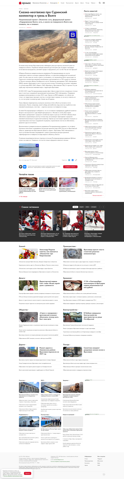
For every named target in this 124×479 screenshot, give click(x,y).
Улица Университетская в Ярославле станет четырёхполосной (35, 363)
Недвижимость (23, 414)
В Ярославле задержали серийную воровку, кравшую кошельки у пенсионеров (83, 303)
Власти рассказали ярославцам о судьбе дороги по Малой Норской (36, 370)
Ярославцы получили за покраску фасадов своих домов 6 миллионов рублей (94, 121)
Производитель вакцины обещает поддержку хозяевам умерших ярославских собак (71, 396)
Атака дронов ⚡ (54, 3)
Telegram (100, 458)
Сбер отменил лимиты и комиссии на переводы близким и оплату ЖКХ (50, 395)
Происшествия (69, 3)
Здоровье (65, 380)
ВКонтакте (100, 461)
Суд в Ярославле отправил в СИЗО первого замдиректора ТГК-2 (79, 300)
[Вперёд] (103, 207)
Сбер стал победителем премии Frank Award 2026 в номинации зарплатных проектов (72, 430)
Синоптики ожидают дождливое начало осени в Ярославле (93, 40)
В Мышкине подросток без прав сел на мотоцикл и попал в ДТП (94, 185)
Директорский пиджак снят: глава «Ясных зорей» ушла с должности (94, 146)
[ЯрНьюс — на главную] (25, 3)
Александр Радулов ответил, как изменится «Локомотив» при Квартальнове (93, 15)
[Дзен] (20, 166)
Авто (94, 108)
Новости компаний (68, 414)
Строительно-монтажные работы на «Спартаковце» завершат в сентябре (82, 331)
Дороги (77, 3)
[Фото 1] (29, 150)
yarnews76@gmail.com (59, 459)
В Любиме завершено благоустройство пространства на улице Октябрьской (94, 91)
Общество (95, 32)
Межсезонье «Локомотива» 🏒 (40, 3)
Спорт (94, 25)
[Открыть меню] (103, 3)
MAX (99, 465)
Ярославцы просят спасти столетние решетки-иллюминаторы (94, 152)
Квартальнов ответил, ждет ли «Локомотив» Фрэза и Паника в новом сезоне (93, 134)
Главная (20, 8)
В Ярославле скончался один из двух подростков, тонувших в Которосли (93, 172)
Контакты (87, 463)
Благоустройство (97, 93)
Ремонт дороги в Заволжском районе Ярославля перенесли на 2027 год (49, 351)
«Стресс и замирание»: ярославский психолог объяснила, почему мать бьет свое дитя (94, 30)
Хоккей (62, 3)
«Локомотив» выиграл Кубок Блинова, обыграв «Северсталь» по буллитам (94, 47)
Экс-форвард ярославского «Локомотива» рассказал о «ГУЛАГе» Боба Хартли (71, 235)
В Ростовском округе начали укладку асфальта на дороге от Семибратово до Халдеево (93, 105)
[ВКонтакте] (24, 166)
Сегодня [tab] (93, 207)
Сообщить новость (70, 166)
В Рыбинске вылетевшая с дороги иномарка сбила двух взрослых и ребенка (82, 268)
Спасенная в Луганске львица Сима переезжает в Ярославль (94, 165)
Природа (95, 75)
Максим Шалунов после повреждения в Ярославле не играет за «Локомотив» (94, 159)
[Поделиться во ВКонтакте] (72, 160)
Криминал (26, 8)
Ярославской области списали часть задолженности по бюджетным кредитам (28, 396)
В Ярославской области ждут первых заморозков (75, 360)
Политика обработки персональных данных (60, 461)
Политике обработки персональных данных (12, 476)
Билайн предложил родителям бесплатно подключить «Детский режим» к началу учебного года (72, 445)
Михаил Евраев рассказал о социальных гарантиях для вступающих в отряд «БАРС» (92, 79)
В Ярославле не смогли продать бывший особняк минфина (27, 429)
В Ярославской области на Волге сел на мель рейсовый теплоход (93, 127)
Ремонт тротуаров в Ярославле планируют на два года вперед (79, 328)
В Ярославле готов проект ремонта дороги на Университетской (35, 366)
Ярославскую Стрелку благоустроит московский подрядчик (78, 325)
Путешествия (45, 414)
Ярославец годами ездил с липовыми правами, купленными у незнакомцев (93, 192)
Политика (22, 380)
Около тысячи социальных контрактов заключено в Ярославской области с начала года (93, 112)
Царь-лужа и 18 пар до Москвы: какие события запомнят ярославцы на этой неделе (94, 65)
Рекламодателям (89, 461)
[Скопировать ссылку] (76, 160)
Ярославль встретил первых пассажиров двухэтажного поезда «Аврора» (37, 360)
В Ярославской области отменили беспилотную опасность (78, 272)
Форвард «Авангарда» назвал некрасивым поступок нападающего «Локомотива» (93, 235)
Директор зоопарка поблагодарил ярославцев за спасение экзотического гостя (94, 72)
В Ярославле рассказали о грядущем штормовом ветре (77, 370)
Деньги (82, 3)
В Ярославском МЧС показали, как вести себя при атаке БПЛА (35, 338)
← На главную (23, 196)
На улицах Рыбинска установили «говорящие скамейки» (77, 335)
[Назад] (99, 207)
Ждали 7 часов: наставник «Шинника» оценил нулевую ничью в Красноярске (94, 22)
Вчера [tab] (87, 207)
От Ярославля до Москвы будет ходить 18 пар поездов (51, 429)
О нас (86, 458)
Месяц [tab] (75, 207)
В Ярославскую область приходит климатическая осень (77, 366)
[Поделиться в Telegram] (69, 160)
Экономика (96, 100)
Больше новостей (97, 195)
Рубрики (93, 3)
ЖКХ (42, 380)
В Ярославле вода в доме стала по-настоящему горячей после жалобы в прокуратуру (49, 405)
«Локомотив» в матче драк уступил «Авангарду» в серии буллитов (94, 140)
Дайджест (95, 68)
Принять (27, 473)
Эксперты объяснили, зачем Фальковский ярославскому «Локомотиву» (27, 235)
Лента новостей (90, 11)
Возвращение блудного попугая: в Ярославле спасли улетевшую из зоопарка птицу (93, 179)
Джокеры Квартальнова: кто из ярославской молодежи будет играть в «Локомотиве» (50, 235)
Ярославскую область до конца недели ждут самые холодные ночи (80, 363)
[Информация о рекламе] (102, 36)
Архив (86, 465)
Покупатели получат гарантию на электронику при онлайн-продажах (37, 303)
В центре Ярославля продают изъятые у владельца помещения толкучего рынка (39, 293)
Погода (87, 3)
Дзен (99, 463)
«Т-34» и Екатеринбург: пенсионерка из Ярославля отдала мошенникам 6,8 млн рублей (94, 54)
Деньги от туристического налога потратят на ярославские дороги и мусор (38, 300)
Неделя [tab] (81, 207)
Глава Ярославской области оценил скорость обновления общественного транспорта (94, 98)
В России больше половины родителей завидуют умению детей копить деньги (38, 296)
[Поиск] (99, 3)
